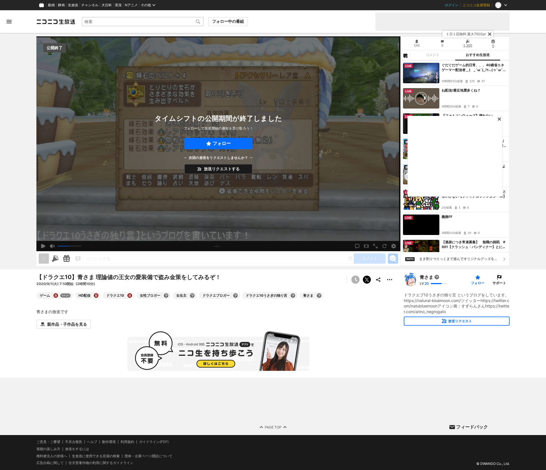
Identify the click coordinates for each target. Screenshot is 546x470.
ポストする (367, 280)
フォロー (222, 143)
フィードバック (472, 427)
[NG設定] (405, 55)
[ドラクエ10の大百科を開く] (129, 295)
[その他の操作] (390, 280)
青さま (426, 277)
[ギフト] (66, 258)
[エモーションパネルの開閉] (393, 258)
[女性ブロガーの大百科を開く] (166, 295)
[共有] (378, 280)
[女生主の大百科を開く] (192, 295)
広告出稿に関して (50, 463)
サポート (499, 283)
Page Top (273, 427)
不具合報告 (73, 442)
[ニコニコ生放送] (55, 21)
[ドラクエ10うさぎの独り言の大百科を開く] (293, 295)
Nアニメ (131, 5)
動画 (51, 5)
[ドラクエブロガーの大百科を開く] (235, 295)
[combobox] (143, 21)
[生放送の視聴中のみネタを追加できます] (44, 258)
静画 (61, 5)
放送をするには (77, 449)
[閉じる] (489, 34)
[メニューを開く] (9, 21)
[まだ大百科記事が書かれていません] (437, 277)
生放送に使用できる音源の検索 (96, 456)
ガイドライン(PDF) (154, 442)
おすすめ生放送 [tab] (478, 55)
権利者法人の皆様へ (51, 456)
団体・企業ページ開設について (148, 456)
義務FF (447, 217)
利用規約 (127, 442)
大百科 (107, 5)
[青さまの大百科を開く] (319, 295)
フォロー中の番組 (228, 21)
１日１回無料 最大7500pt (466, 34)
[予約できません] (355, 280)
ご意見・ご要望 (48, 442)
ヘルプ (92, 442)
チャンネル (89, 5)
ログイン (451, 5)
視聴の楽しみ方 (48, 449)
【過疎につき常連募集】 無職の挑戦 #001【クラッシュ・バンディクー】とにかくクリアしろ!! (474, 244)
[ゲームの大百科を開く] (55, 295)
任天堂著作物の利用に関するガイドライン (101, 463)
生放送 (73, 5)
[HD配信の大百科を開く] (96, 295)
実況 (118, 5)
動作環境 (109, 442)
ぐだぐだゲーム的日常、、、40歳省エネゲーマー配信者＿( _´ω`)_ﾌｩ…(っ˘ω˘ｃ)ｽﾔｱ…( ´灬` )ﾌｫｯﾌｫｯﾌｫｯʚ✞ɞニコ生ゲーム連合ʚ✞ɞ (473, 67)
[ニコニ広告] (55, 258)
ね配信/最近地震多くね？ (461, 90)
